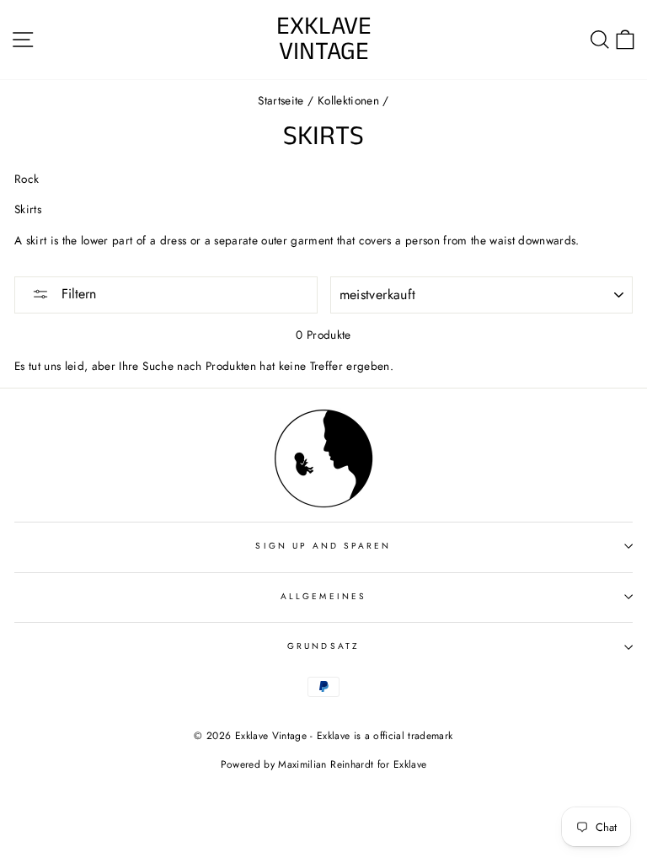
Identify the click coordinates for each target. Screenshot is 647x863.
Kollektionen (348, 100)
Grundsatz (323, 646)
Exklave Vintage (324, 39)
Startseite (280, 100)
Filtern (76, 293)
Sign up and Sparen (323, 545)
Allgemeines (323, 596)
